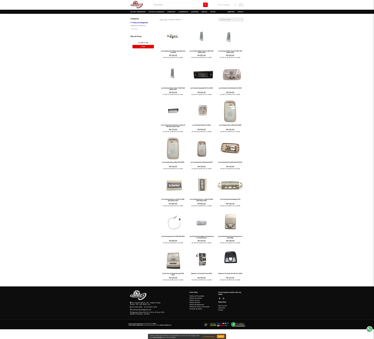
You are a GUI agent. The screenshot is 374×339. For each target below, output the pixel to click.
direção (204, 12)
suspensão (195, 12)
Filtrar (143, 46)
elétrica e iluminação (156, 12)
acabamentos (183, 12)
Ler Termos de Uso (208, 336)
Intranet (220, 310)
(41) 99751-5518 (151, 307)
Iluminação (134, 29)
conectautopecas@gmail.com (141, 309)
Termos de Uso (194, 300)
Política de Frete (194, 302)
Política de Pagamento (196, 304)
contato (240, 12)
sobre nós (230, 12)
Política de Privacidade (196, 296)
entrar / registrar (224, 5)
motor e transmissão (138, 12)
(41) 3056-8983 (137, 307)
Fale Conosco (222, 306)
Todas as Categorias (140, 23)
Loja (161, 20)
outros (212, 12)
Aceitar (220, 336)
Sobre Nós (221, 308)
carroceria (171, 12)
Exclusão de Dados (195, 309)
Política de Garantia (195, 298)
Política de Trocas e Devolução (199, 307)
